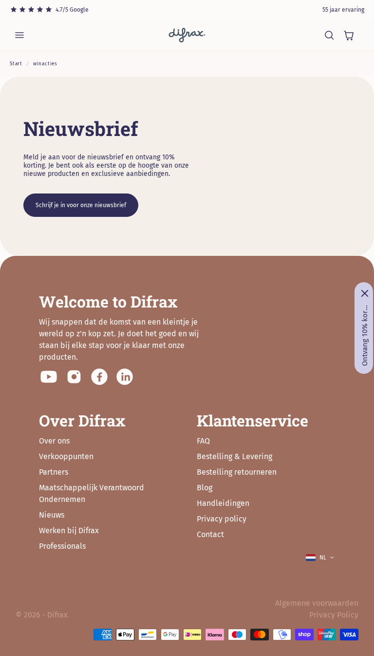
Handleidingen (223, 503)
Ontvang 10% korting (364, 335)
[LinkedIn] (124, 376)
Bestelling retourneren (237, 472)
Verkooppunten (66, 456)
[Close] (365, 293)
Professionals (62, 546)
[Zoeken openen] (329, 35)
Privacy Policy (333, 614)
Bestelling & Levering (234, 456)
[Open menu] (19, 35)
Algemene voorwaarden (316, 603)
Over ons (54, 440)
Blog (204, 487)
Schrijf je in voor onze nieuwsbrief (81, 205)
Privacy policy (221, 518)
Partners (53, 472)
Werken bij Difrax (69, 530)
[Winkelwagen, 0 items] (348, 35)
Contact (210, 534)
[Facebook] (99, 376)
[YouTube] (48, 376)
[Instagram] (74, 376)
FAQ (203, 440)
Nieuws (51, 515)
